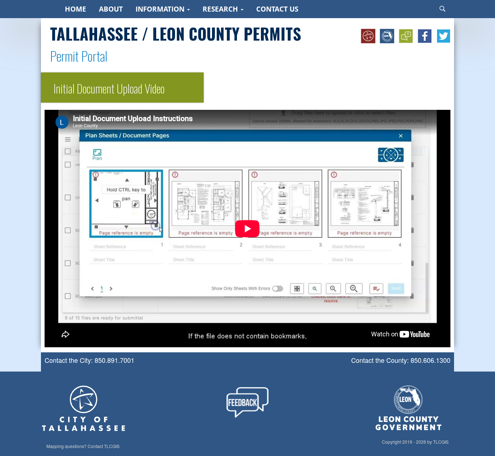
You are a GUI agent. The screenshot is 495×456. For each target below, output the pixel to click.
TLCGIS (112, 446)
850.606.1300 (430, 360)
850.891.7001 (114, 360)
